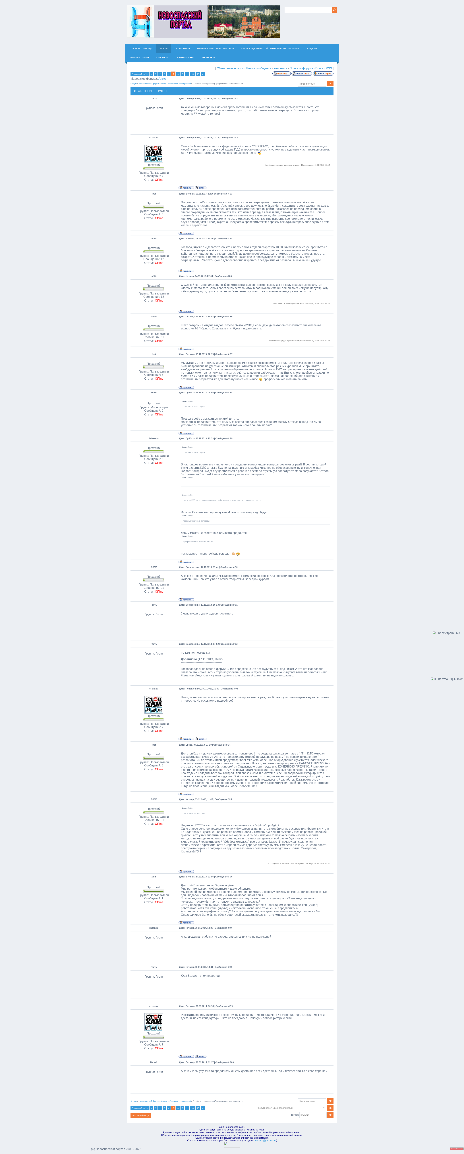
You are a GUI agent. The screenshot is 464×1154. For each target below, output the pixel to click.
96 (231, 876)
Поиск (319, 68)
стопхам (153, 137)
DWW (154, 316)
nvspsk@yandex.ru (265, 1140)
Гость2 (154, 1062)
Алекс (162, 78)
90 (236, 567)
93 (236, 688)
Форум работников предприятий (176, 84)
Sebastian (154, 438)
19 (198, 74)
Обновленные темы (230, 68)
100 (232, 1062)
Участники (280, 68)
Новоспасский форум (149, 84)
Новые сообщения (258, 68)
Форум (133, 84)
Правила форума (301, 68)
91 (236, 605)
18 (192, 74)
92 (236, 644)
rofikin (154, 238)
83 (231, 194)
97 (230, 928)
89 (231, 438)
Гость (154, 98)
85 (230, 276)
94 (229, 745)
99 (231, 1006)
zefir (154, 876)
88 (231, 392)
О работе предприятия (203, 84)
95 (230, 799)
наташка (153, 928)
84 (231, 238)
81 (236, 98)
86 (231, 316)
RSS (329, 68)
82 (236, 137)
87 (231, 354)
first (154, 194)
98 (230, 967)
